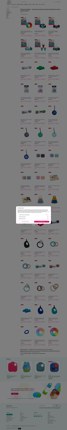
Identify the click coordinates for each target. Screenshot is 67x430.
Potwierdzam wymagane (25, 221)
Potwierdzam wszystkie (42, 221)
